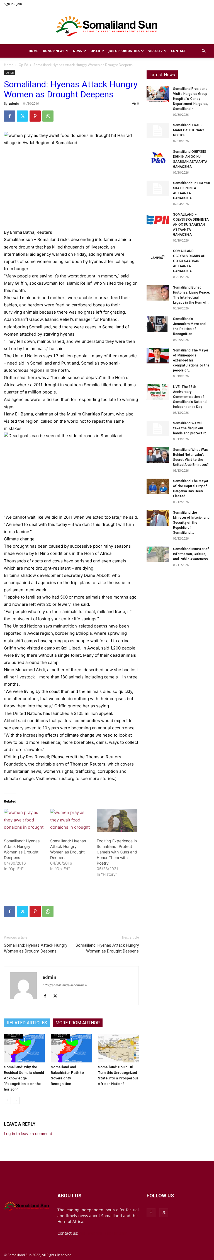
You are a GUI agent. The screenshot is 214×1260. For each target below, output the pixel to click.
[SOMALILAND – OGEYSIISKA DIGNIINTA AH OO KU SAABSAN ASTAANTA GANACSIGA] (158, 220)
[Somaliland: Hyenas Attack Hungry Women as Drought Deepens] (24, 820)
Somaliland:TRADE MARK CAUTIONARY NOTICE (188, 130)
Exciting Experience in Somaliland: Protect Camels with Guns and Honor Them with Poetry (117, 851)
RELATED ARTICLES (27, 1022)
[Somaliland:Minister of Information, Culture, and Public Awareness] (158, 554)
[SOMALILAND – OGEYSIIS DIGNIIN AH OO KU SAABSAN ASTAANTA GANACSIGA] (158, 256)
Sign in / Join (13, 4)
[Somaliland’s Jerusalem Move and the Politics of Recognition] (158, 324)
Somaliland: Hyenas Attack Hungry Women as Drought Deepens (35, 948)
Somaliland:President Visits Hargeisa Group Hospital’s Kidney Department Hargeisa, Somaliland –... (190, 99)
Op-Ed (95, 51)
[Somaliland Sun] (107, 26)
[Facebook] (9, 116)
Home (33, 51)
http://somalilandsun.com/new (65, 985)
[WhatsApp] (48, 116)
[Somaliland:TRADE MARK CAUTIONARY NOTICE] (158, 130)
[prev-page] (7, 1100)
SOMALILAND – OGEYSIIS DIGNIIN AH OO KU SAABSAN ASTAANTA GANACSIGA (189, 261)
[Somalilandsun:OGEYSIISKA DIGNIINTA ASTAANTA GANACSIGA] (158, 188)
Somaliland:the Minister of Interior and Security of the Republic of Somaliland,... (191, 523)
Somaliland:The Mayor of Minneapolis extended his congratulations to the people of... (191, 360)
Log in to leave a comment (28, 1133)
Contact (178, 51)
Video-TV (155, 51)
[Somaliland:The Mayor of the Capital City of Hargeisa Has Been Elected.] (158, 486)
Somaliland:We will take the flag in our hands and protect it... (190, 428)
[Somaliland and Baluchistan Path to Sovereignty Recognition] (71, 1048)
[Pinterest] (35, 116)
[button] (203, 51)
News (77, 51)
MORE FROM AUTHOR (77, 1022)
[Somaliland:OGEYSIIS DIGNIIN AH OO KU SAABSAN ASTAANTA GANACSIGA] (158, 157)
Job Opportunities (124, 51)
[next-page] (16, 1100)
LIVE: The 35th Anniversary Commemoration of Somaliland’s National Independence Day (190, 397)
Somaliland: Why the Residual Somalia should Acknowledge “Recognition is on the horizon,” (24, 1078)
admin (14, 103)
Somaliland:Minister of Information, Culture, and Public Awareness (191, 554)
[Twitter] (22, 116)
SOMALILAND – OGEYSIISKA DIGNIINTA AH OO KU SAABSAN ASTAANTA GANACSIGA (191, 225)
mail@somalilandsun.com (103, 1233)
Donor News (53, 51)
